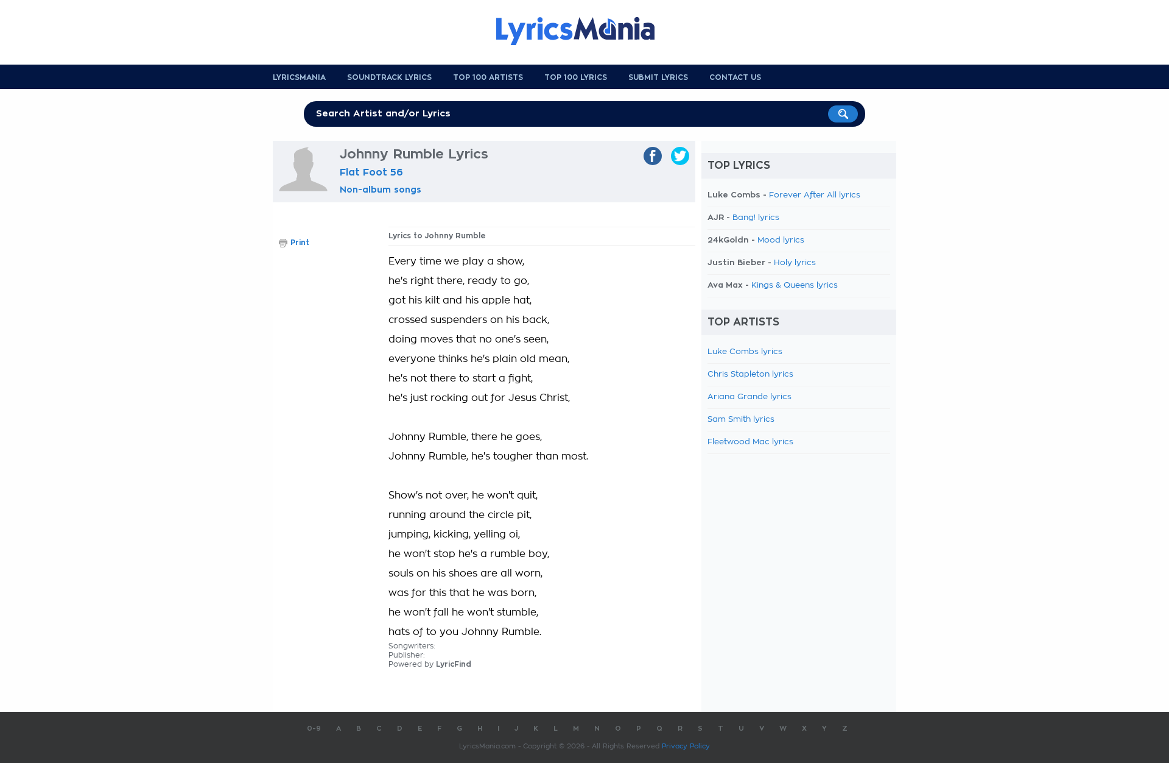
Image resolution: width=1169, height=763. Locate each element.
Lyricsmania (299, 77)
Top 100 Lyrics (575, 77)
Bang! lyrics (755, 218)
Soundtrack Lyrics (389, 77)
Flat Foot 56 (371, 172)
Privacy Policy (686, 746)
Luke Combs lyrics (744, 352)
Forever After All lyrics (814, 195)
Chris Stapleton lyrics (750, 374)
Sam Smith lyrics (740, 420)
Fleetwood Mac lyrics (750, 442)
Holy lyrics (795, 263)
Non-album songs (380, 189)
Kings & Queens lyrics (794, 285)
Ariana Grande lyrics (749, 397)
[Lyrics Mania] (584, 31)
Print (299, 242)
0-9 (314, 728)
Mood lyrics (780, 240)
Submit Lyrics (658, 77)
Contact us (735, 77)
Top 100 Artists (488, 77)
